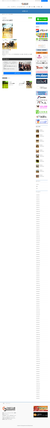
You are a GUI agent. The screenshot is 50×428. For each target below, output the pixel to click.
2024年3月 (38, 254)
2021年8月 (38, 318)
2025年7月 (38, 221)
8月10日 (41, 175)
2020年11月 (38, 336)
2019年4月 (38, 375)
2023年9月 (38, 266)
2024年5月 (38, 250)
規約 (3, 403)
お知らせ (37, 184)
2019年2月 (38, 379)
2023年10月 (38, 264)
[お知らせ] (5, 84)
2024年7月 (38, 246)
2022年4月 (38, 301)
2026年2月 (38, 207)
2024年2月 (38, 256)
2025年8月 (38, 219)
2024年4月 (38, 252)
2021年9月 (38, 316)
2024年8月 (38, 244)
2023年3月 (38, 279)
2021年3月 (38, 328)
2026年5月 (38, 201)
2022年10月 (38, 289)
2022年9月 (38, 291)
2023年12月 (38, 260)
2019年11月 (38, 361)
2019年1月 (38, 381)
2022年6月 (38, 297)
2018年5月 (38, 398)
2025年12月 (38, 211)
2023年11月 (38, 262)
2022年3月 (38, 303)
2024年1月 (38, 258)
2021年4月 (38, 326)
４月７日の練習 (21, 83)
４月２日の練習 (12, 83)
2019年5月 (38, 373)
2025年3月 (38, 229)
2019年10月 (38, 363)
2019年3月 (38, 377)
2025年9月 (38, 217)
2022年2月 (38, 305)
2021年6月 (38, 322)
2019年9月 (38, 365)
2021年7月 (38, 320)
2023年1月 (38, 283)
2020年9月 (38, 340)
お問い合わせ (45, 0)
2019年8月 (38, 367)
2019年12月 (38, 359)
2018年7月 (38, 394)
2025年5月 (38, 225)
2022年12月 (38, 285)
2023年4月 (38, 277)
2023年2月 (38, 281)
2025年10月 (38, 215)
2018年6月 (38, 396)
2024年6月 (38, 248)
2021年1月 (38, 332)
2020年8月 (38, 342)
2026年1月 (38, 209)
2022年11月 (38, 287)
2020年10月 (38, 338)
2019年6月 (38, 371)
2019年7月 (38, 369)
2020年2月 (38, 355)
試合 (37, 188)
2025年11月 (38, 213)
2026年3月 (38, 205)
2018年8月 (38, 392)
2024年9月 (38, 242)
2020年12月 (38, 334)
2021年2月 (38, 330)
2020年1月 (38, 357)
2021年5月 (38, 324)
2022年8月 (38, 293)
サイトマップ (8, 403)
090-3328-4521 (38, 0)
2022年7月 (38, 295)
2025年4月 (38, 227)
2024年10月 (38, 240)
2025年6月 (38, 223)
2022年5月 (38, 299)
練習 (37, 186)
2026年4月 (38, 203)
